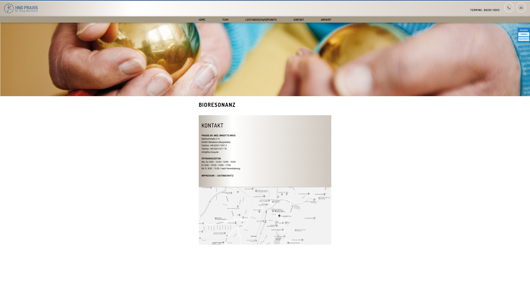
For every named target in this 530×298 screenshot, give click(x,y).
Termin (523, 34)
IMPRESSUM (208, 175)
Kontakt (299, 19)
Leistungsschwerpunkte (261, 19)
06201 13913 (492, 10)
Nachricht (524, 39)
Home (202, 19)
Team (225, 19)
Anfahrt (326, 19)
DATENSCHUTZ (225, 175)
